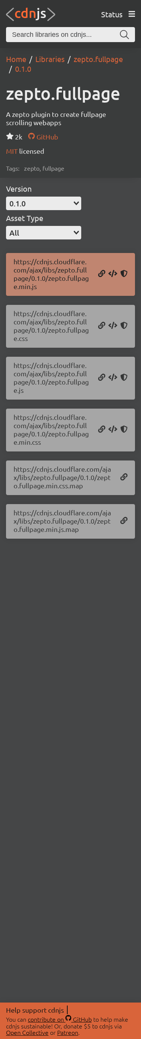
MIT (12, 151)
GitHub (46, 137)
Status (112, 14)
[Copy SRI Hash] (123, 274)
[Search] (124, 34)
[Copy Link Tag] (112, 326)
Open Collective (27, 1032)
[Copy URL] (101, 274)
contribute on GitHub (60, 1019)
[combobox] (43, 203)
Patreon (67, 1032)
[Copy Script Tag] (112, 274)
